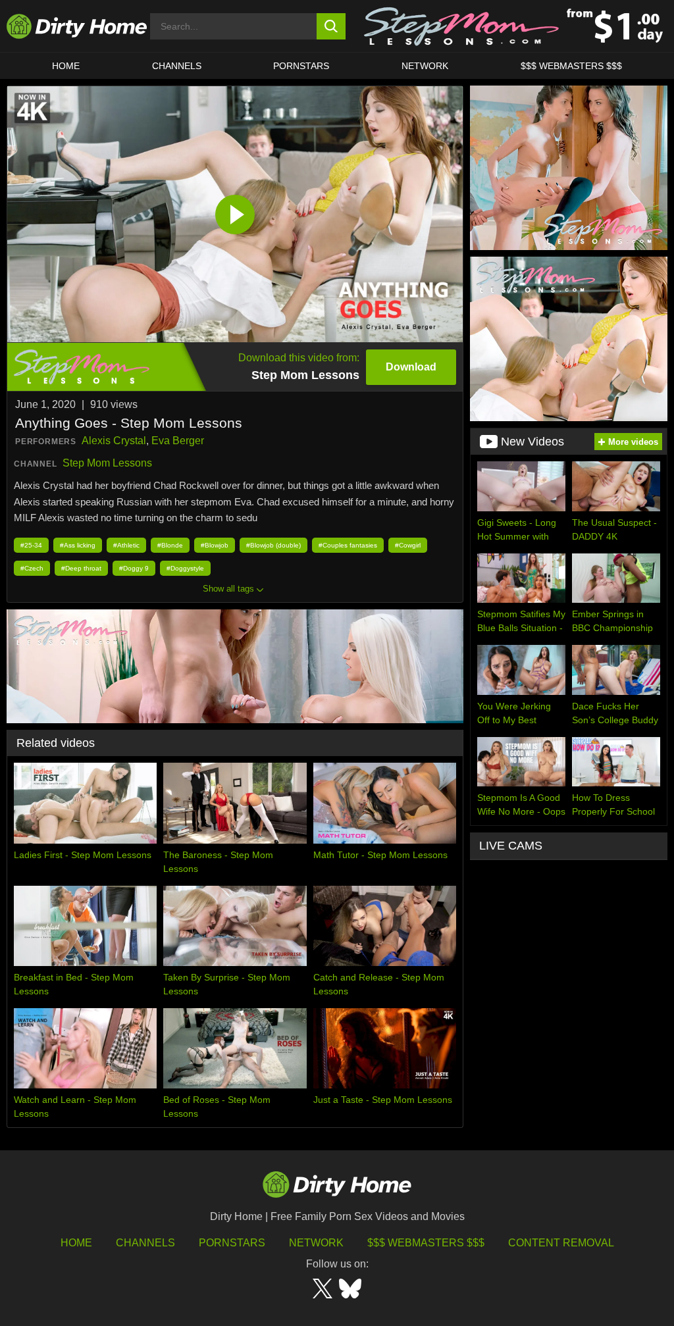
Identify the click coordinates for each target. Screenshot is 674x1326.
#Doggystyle (185, 568)
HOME (66, 66)
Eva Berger (177, 440)
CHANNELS (176, 66)
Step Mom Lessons (107, 463)
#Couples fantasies (348, 545)
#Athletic (126, 545)
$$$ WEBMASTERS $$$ (571, 66)
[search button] (331, 26)
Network (425, 66)
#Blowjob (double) (273, 545)
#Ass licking (77, 545)
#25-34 (31, 545)
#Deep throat (81, 568)
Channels (145, 1242)
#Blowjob (214, 545)
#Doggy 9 (134, 568)
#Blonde (170, 545)
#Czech (31, 568)
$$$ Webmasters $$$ (425, 1242)
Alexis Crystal (114, 440)
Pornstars (301, 66)
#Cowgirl (408, 545)
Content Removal (561, 1242)
